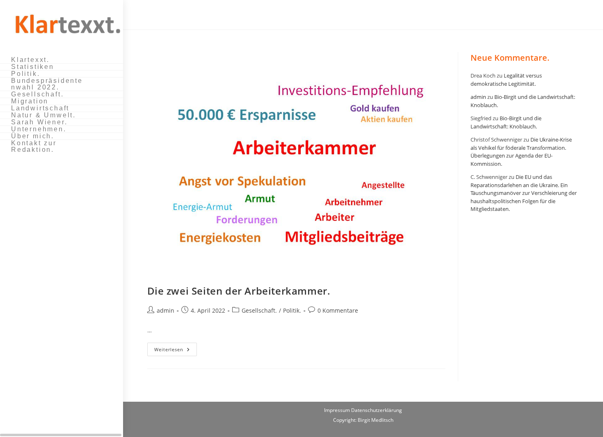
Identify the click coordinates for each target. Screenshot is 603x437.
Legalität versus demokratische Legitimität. (506, 79)
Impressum (337, 410)
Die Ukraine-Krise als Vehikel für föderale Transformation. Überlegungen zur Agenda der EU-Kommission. (521, 151)
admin (165, 310)
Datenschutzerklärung (376, 410)
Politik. (292, 310)
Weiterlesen (175, 350)
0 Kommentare (337, 310)
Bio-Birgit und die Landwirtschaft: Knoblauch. (506, 122)
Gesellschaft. (259, 310)
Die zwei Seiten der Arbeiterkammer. (239, 290)
